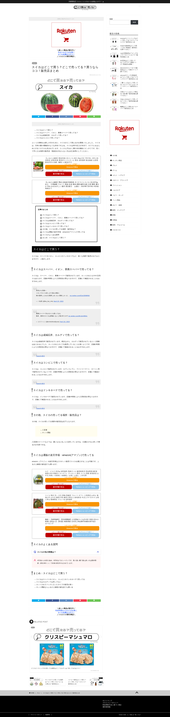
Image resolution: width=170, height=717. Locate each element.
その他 (114, 155)
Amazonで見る (72, 167)
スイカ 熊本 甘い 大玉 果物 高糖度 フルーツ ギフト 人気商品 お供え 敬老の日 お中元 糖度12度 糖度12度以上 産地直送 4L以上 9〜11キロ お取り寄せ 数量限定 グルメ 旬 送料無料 (72, 497)
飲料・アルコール (118, 225)
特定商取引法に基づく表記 (112, 705)
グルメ (34, 63)
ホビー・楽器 (117, 205)
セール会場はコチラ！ (66, 54)
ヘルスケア (116, 190)
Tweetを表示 (40, 356)
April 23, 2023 (58, 301)
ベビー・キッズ (117, 195)
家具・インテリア (118, 210)
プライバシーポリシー (110, 703)
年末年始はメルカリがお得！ (66, 610)
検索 (111, 19)
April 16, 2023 (65, 321)
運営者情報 (106, 707)
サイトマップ (107, 701)
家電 (113, 215)
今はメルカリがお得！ (66, 52)
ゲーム (114, 170)
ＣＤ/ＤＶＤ (116, 230)
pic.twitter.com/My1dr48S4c (77, 316)
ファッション (117, 185)
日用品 (114, 220)
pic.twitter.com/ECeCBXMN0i (80, 295)
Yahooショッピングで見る (86, 174)
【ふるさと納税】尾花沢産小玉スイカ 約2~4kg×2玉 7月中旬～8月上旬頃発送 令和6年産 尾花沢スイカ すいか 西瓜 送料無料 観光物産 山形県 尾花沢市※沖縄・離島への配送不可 (71, 160)
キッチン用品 (117, 160)
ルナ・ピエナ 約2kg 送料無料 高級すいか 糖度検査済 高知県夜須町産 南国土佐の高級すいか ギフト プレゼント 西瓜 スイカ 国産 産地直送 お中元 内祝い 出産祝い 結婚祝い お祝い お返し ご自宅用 (72, 473)
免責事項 (47, 714)
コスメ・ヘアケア (118, 175)
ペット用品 (116, 200)
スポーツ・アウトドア (120, 180)
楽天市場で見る (58, 174)
